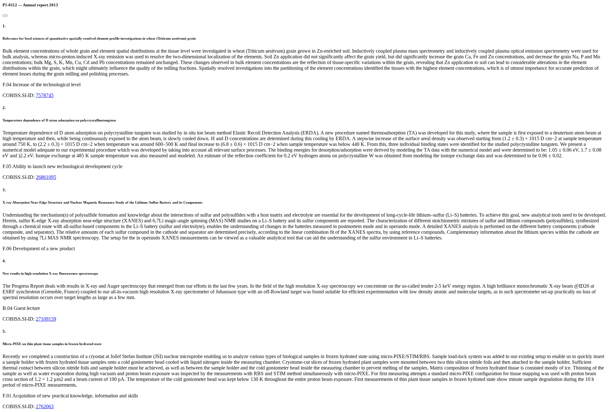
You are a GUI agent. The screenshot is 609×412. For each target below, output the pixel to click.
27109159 (46, 319)
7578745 (45, 95)
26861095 (46, 177)
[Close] (5, 15)
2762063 (45, 406)
